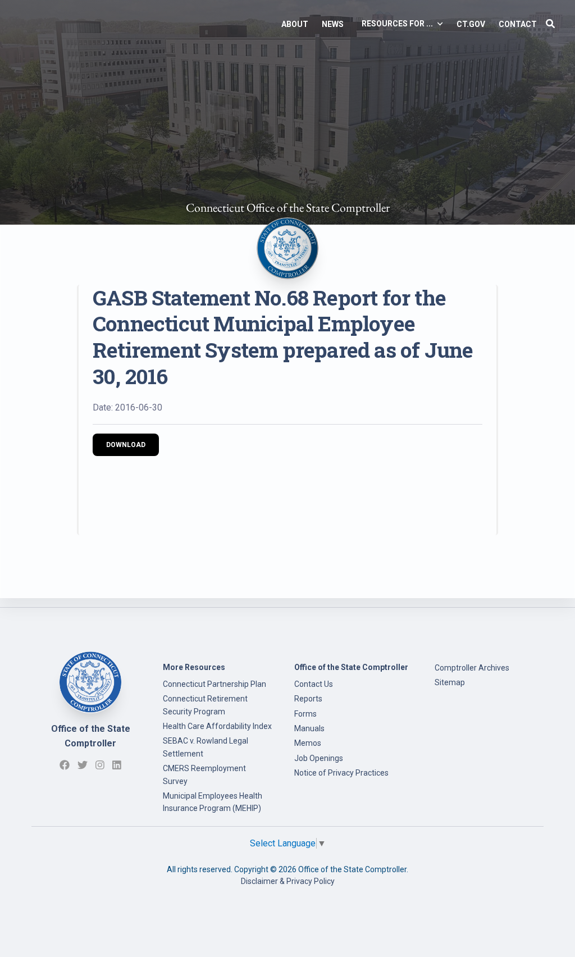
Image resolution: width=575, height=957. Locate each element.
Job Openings (318, 758)
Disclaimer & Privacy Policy (288, 881)
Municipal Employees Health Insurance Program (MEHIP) (212, 802)
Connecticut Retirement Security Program (205, 705)
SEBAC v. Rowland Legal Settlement (205, 747)
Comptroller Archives (472, 667)
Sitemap (450, 682)
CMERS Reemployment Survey (204, 774)
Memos (307, 743)
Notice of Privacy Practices (341, 772)
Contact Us (313, 684)
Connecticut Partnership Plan (214, 684)
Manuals (309, 728)
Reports (308, 698)
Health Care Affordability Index (217, 726)
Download (125, 445)
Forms (305, 713)
